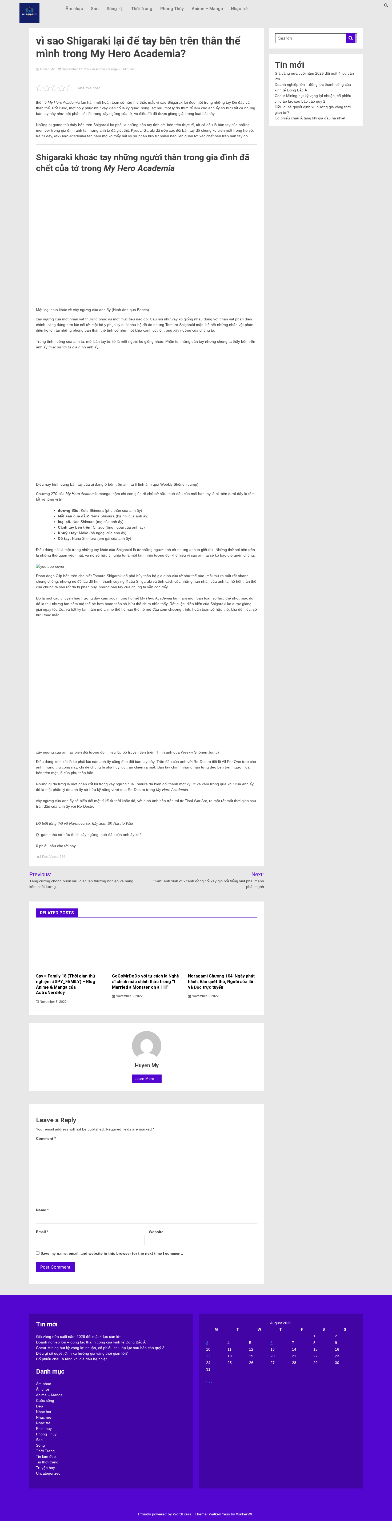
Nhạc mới (44, 1417)
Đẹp (39, 1406)
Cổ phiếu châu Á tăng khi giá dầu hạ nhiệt (310, 118)
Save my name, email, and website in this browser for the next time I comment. (112, 1253)
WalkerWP (244, 1514)
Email (42, 1232)
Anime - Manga (107, 69)
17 (208, 1356)
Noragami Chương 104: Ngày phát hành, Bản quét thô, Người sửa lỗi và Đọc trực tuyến (221, 981)
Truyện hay (45, 1468)
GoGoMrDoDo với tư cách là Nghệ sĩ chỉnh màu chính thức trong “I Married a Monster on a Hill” (145, 981)
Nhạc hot (43, 1412)
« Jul (209, 1381)
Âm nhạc (74, 8)
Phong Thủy (172, 8)
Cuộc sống (45, 1400)
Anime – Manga (207, 8)
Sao (95, 8)
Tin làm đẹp (46, 1456)
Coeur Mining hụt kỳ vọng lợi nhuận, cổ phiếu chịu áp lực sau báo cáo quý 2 (100, 1348)
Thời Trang (141, 8)
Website (156, 1232)
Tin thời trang (47, 1462)
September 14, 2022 (76, 69)
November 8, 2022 (53, 1002)
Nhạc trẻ (239, 8)
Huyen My (47, 69)
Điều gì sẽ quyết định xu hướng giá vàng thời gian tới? (82, 1353)
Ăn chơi (42, 1389)
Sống (112, 8)
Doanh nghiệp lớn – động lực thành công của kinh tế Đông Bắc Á (91, 1342)
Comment (46, 1138)
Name (42, 1210)
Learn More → (146, 1078)
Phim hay (44, 1428)
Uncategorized (48, 1473)
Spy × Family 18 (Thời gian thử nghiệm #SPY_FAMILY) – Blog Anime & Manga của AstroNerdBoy (65, 984)
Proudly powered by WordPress (165, 1514)
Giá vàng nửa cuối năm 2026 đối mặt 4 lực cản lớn (79, 1336)
